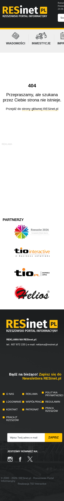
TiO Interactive (38, 483)
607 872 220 (18, 344)
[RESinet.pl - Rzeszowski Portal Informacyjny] (25, 16)
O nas (10, 393)
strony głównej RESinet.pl (40, 109)
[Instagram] (12, 461)
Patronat (32, 409)
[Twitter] (31, 461)
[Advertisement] (32, 178)
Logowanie (13, 401)
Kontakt (12, 409)
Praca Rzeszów (51, 409)
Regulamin (52, 401)
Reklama (32, 393)
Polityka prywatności (53, 394)
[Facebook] (21, 461)
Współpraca (34, 401)
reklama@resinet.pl (47, 344)
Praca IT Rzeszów (12, 418)
